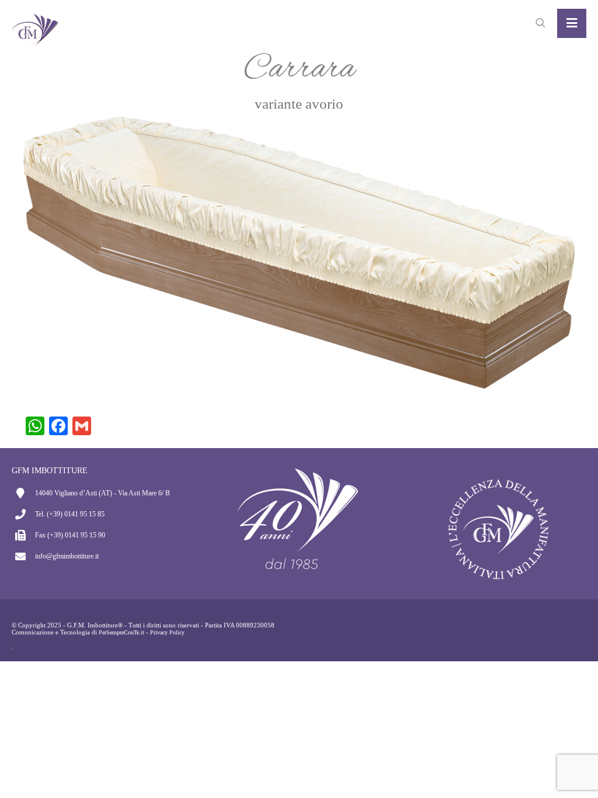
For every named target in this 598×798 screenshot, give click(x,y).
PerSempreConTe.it (121, 632)
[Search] (540, 23)
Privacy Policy (167, 632)
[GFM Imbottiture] (35, 23)
